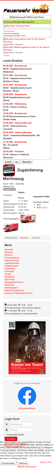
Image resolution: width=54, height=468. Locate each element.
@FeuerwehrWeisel (27, 408)
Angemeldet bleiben (15, 434)
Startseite (9, 249)
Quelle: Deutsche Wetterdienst (11, 33)
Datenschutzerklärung (14, 290)
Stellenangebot (11, 287)
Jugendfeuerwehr (12, 263)
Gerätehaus (10, 276)
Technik (8, 274)
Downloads (9, 284)
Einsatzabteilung (12, 257)
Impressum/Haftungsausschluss (19, 293)
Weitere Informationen (27, 466)
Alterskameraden (12, 260)
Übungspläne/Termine (14, 282)
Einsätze (8, 255)
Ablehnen (23, 463)
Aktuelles (9, 252)
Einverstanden (8, 463)
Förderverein (10, 268)
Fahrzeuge (9, 271)
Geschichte (10, 279)
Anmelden (11, 438)
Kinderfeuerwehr (12, 265)
